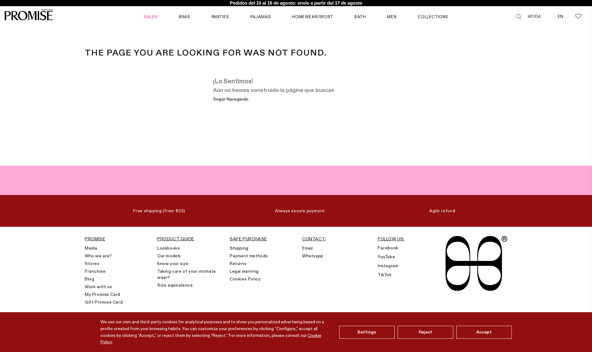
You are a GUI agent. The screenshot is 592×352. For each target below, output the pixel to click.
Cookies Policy (245, 279)
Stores (92, 263)
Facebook (388, 248)
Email (307, 248)
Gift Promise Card (104, 302)
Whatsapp (312, 256)
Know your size (172, 263)
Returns (238, 263)
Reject (426, 332)
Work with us (98, 286)
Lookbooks (168, 248)
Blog (89, 279)
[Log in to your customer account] (549, 16)
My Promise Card (102, 294)
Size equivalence (175, 285)
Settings (366, 332)
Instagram (388, 265)
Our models (169, 256)
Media (91, 248)
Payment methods (249, 256)
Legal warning (244, 271)
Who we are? (98, 256)
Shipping (239, 248)
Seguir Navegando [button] (231, 99)
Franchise (95, 271)
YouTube (386, 256)
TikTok (385, 274)
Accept (484, 332)
